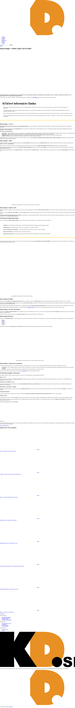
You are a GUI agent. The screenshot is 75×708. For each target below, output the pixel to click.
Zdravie (3, 38)
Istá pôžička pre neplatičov (6, 617)
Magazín (3, 43)
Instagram (7, 425)
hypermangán (35, 97)
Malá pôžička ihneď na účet (6, 623)
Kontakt (3, 630)
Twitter (1, 425)
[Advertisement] (37, 58)
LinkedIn (3, 425)
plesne (3, 320)
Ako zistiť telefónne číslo (6, 618)
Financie (3, 42)
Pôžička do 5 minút (5, 625)
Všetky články (2, 613)
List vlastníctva (4, 624)
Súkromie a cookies (5, 629)
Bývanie (3, 39)
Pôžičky (3, 41)
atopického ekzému (30, 307)
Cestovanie (4, 37)
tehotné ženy (24, 370)
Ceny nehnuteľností (5, 626)
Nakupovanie (4, 40)
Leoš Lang (11, 706)
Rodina (3, 36)
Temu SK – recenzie (5, 619)
